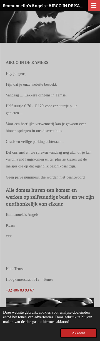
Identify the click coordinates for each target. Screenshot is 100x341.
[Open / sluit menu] (94, 5)
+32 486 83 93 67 (20, 290)
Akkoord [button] (78, 333)
